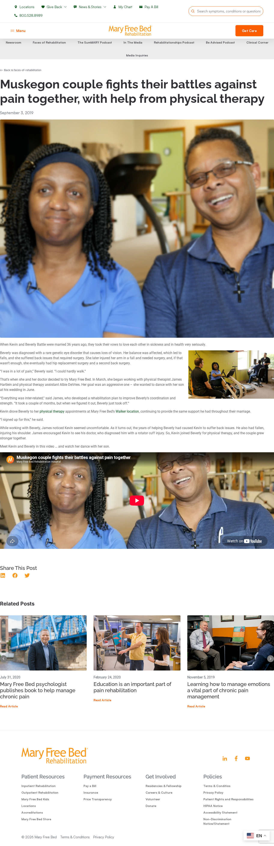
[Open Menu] (12, 30)
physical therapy (52, 411)
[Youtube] (247, 758)
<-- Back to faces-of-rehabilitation (20, 70)
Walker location (127, 411)
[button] (15, 575)
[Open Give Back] (65, 6)
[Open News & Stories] (105, 6)
